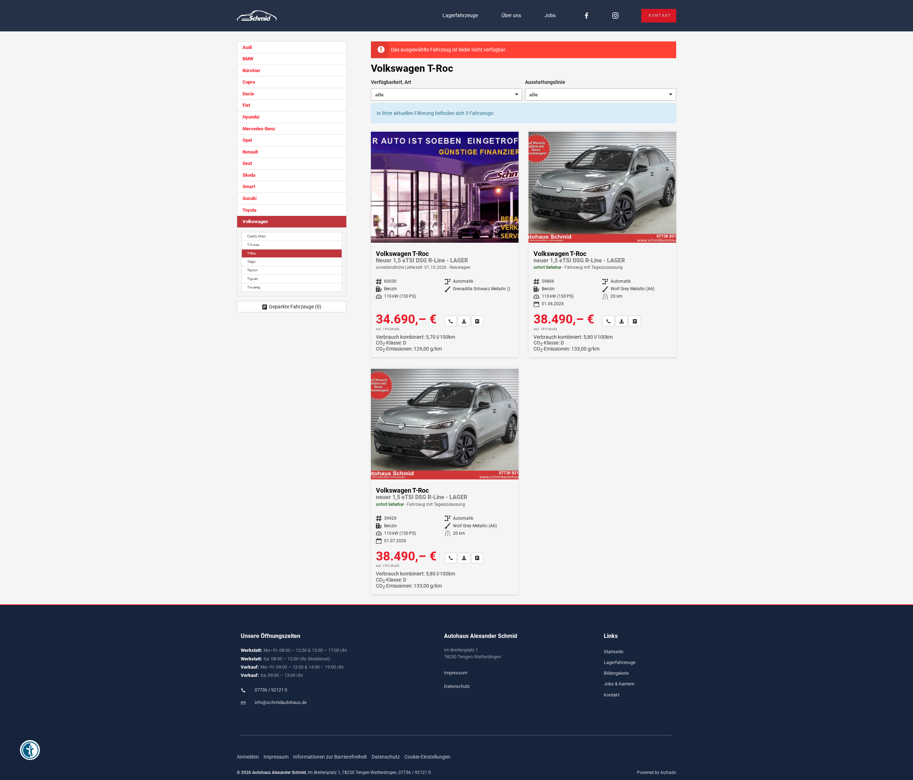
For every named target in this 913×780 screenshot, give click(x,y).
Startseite (613, 651)
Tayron (252, 270)
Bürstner (251, 70)
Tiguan (252, 279)
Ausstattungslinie (545, 82)
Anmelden (248, 757)
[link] (451, 321)
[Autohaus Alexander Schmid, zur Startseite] (257, 16)
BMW (248, 58)
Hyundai (251, 117)
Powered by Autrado (656, 772)
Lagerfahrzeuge (460, 15)
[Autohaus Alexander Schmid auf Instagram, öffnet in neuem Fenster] (615, 16)
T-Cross (253, 245)
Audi (247, 47)
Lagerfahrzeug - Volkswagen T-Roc (602, 244)
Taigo (251, 261)
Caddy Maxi (256, 236)
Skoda (249, 175)
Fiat (246, 105)
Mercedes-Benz (259, 128)
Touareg (253, 287)
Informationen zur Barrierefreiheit (330, 757)
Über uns (511, 15)
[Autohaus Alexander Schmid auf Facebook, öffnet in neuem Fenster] (586, 16)
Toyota (249, 210)
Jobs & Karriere (619, 683)
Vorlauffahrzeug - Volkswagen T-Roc (445, 244)
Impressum (455, 672)
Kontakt (660, 15)
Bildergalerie (616, 673)
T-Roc (251, 253)
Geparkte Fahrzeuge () (295, 307)
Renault (250, 152)
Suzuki (249, 198)
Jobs (550, 15)
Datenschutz (457, 686)
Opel (247, 140)
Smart (249, 186)
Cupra (249, 82)
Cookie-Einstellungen (427, 757)
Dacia (248, 93)
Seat (247, 163)
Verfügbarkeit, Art (391, 82)
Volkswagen (255, 221)
